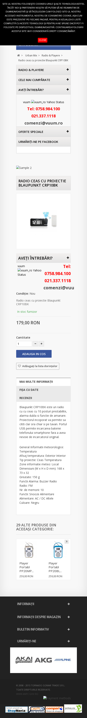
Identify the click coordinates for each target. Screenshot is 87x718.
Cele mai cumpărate (34, 80)
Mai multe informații (36, 382)
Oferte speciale (30, 132)
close (42, 40)
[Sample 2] (43, 168)
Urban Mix (31, 55)
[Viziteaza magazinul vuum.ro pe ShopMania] (16, 712)
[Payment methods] (57, 698)
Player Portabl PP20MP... (26, 567)
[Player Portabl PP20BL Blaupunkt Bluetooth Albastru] (58, 549)
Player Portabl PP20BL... (55, 567)
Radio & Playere (51, 55)
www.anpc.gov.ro (27, 693)
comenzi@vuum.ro (43, 123)
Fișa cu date (28, 390)
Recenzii (25, 398)
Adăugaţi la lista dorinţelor (39, 366)
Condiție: (22, 293)
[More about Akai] (24, 660)
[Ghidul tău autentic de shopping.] (54, 712)
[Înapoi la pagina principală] (18, 55)
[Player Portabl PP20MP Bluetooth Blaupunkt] (28, 549)
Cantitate (23, 337)
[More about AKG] (43, 660)
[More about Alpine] (62, 660)
